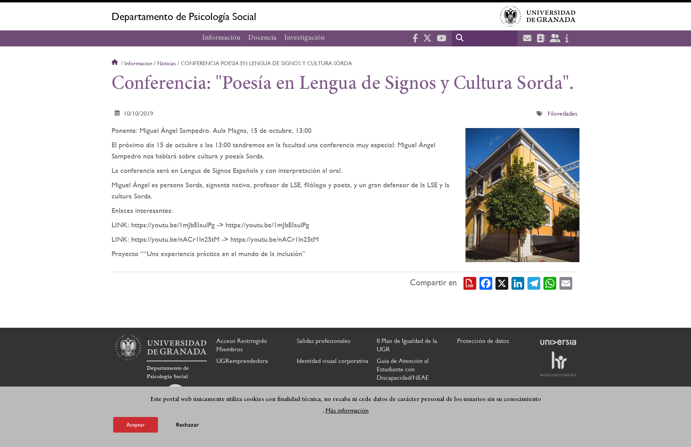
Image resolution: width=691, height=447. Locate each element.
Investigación (304, 38)
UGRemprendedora (242, 361)
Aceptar (135, 424)
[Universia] (558, 342)
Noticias (166, 63)
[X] (501, 282)
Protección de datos (483, 341)
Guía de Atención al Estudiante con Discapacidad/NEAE (403, 369)
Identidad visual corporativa (332, 361)
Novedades (562, 113)
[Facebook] (485, 282)
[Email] (565, 282)
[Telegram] (533, 282)
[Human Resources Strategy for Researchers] (558, 363)
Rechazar (187, 424)
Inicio (116, 63)
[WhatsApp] (549, 282)
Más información (347, 410)
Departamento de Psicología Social (184, 16)
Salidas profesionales (323, 341)
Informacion (138, 63)
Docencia (262, 38)
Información (221, 38)
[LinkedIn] (517, 282)
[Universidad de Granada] (537, 16)
